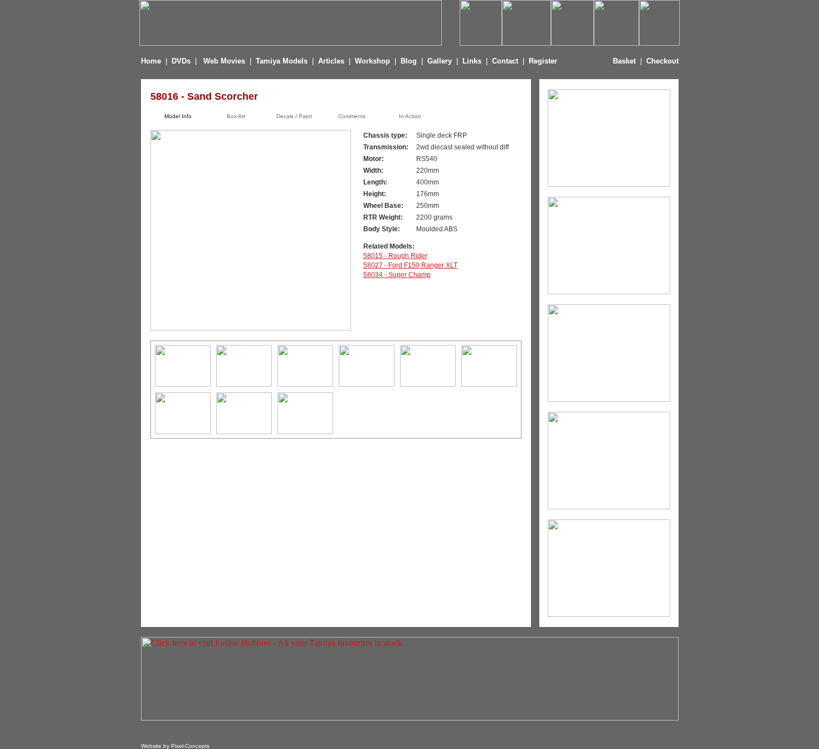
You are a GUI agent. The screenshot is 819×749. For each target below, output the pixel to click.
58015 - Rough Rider (395, 256)
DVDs (181, 61)
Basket (624, 61)
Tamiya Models (282, 61)
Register (543, 61)
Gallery (439, 61)
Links (471, 61)
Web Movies (224, 61)
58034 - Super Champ (397, 275)
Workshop (372, 61)
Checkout (662, 61)
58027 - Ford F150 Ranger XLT (410, 265)
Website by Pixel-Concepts (175, 746)
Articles (332, 61)
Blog (409, 61)
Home (151, 61)
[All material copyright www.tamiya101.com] (183, 383)
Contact (505, 61)
